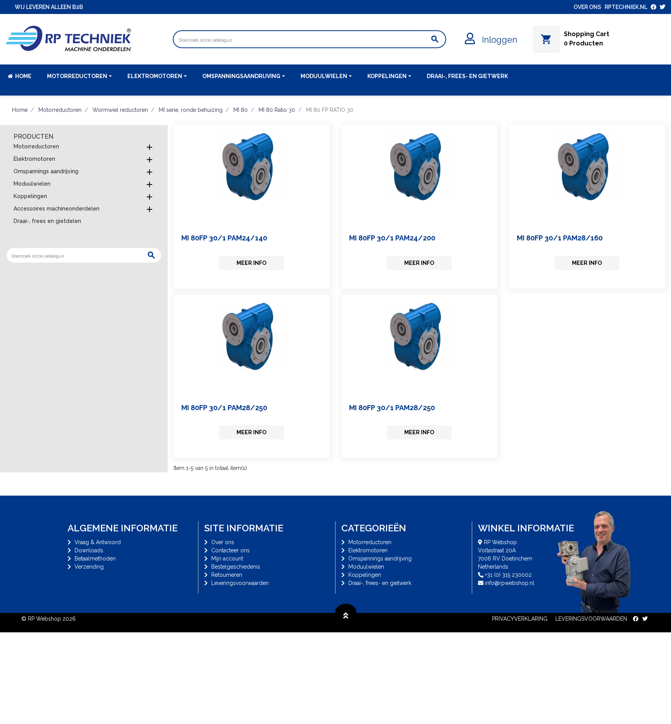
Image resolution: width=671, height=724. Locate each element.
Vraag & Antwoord (98, 542)
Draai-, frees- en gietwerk (379, 583)
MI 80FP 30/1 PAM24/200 (392, 238)
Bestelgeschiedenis (235, 567)
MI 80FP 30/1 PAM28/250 (224, 408)
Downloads (89, 550)
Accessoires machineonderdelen (56, 208)
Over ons (222, 542)
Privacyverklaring (520, 619)
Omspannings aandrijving (46, 171)
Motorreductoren (36, 146)
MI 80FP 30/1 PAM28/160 (560, 238)
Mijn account (227, 558)
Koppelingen (30, 196)
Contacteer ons (230, 550)
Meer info (251, 263)
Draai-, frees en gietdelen (47, 221)
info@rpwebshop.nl (509, 583)
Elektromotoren (34, 159)
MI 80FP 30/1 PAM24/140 (224, 238)
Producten (33, 136)
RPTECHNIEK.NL (626, 7)
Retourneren (226, 575)
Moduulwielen (32, 184)
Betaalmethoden (95, 558)
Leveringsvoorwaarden (240, 583)
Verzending (89, 567)
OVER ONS (587, 7)
